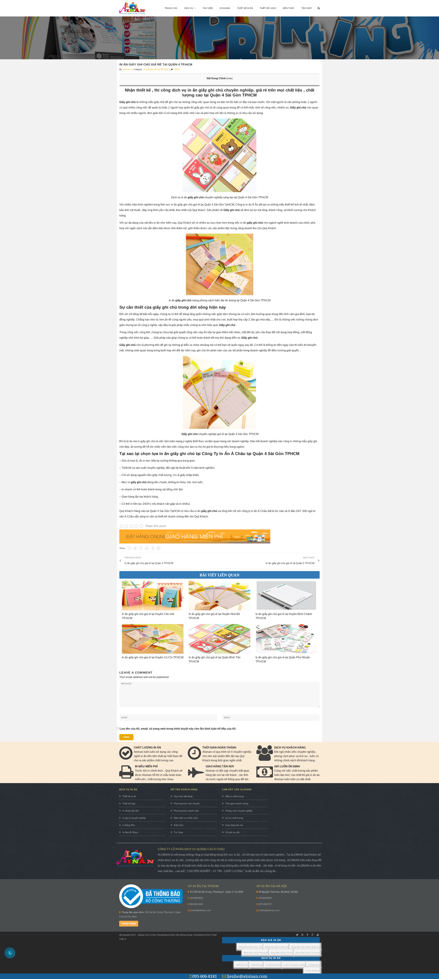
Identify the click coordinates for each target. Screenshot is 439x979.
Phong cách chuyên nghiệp (238, 810)
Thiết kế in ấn (129, 796)
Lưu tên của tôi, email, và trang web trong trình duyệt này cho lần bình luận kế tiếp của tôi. (178, 728)
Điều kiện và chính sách (186, 818)
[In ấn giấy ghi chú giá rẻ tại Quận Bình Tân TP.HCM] (219, 639)
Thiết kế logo (128, 803)
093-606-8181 (196, 904)
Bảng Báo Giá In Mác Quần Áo (305, 947)
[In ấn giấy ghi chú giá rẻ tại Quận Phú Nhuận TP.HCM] (286, 639)
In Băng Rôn (128, 825)
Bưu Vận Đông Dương (181, 935)
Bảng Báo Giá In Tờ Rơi (282, 953)
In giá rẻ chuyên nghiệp (134, 818)
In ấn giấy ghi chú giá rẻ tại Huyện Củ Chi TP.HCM (152, 657)
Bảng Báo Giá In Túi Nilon (307, 953)
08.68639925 (196, 898)
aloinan (126, 69)
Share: (122, 548)
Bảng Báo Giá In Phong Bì (256, 953)
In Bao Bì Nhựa (130, 832)
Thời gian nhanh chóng (236, 803)
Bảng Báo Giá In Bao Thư (251, 947)
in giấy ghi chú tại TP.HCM (156, 69)
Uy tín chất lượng (234, 818)
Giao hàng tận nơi (234, 825)
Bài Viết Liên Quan (219, 574)
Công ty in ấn (243, 204)
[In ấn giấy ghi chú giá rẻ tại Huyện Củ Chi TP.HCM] (152, 639)
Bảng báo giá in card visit (277, 947)
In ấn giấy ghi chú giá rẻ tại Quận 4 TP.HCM (155, 64)
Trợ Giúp (178, 832)
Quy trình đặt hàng (183, 796)
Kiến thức (179, 825)
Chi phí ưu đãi (232, 832)
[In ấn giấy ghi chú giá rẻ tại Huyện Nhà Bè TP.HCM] (219, 595)
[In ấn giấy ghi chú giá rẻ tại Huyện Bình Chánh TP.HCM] (286, 595)
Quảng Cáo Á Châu (147, 935)
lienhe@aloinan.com (201, 910)
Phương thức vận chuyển (187, 803)
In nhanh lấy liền (130, 810)
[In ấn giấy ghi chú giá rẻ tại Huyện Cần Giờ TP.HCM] (152, 595)
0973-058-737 (265, 904)
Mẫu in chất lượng (234, 796)
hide (229, 78)
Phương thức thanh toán (186, 810)
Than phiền (128, 923)
